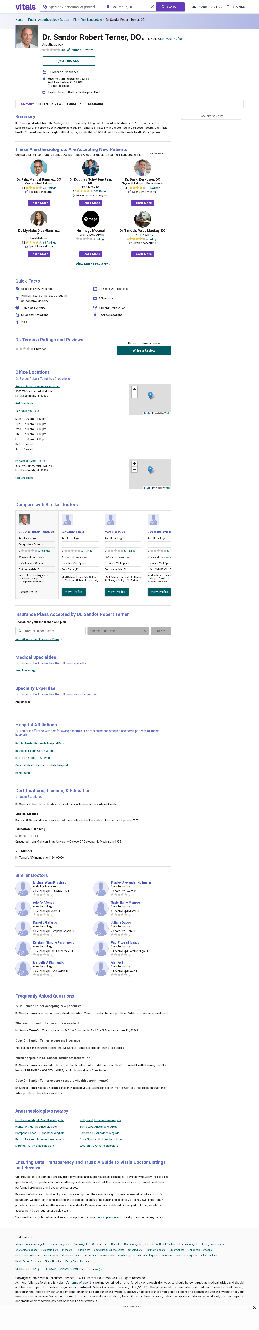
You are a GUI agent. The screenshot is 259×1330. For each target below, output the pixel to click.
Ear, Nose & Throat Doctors (160, 1244)
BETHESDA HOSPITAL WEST (33, 758)
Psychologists (126, 1255)
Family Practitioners (213, 1244)
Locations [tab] (75, 104)
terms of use (79, 1282)
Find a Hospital (53, 1261)
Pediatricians (51, 1255)
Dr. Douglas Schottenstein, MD (90, 181)
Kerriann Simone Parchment (53, 942)
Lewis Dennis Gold (73, 532)
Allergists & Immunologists (30, 1244)
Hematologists (49, 1249)
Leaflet (147, 413)
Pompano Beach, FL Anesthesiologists (40, 1133)
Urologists (166, 1255)
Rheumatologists (147, 1255)
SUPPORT (22, 1269)
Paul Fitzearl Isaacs (125, 942)
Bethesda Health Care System (34, 751)
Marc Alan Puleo (115, 532)
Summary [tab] (26, 104)
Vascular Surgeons (186, 1255)
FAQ (36, 1269)
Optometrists (176, 1249)
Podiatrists (91, 1255)
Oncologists (135, 1249)
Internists (67, 1249)
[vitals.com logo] (25, 7)
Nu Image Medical (90, 230)
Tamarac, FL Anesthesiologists (99, 1133)
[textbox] (71, 6)
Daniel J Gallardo (45, 922)
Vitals (167, 413)
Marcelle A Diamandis (48, 962)
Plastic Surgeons (71, 1255)
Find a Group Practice (77, 1261)
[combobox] (71, 6)
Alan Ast (117, 962)
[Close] (255, 1308)
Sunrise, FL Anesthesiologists (99, 1126)
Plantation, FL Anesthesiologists (36, 1126)
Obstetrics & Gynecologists (109, 1249)
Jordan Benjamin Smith (162, 532)
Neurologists (83, 1249)
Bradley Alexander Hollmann (131, 882)
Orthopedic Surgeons (200, 1249)
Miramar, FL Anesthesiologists (34, 1145)
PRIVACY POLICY (71, 1269)
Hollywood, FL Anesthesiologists (100, 1120)
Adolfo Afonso (43, 902)
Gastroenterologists (26, 1249)
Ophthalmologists (156, 1249)
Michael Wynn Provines (49, 882)
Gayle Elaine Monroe (125, 902)
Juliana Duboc (121, 922)
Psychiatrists (107, 1255)
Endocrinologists (188, 1244)
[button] (150, 396)
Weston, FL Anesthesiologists (99, 1145)
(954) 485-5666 (30, 411)
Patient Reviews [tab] (50, 104)
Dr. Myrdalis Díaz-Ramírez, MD (39, 232)
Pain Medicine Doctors (27, 1255)
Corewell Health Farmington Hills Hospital (41, 765)
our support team (109, 1217)
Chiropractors (99, 1244)
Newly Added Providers (28, 1261)
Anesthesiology (25, 670)
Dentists (115, 1244)
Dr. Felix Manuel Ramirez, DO (39, 179)
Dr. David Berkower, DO (142, 179)
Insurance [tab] (95, 104)
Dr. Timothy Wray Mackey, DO (143, 230)
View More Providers (92, 264)
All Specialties (209, 1255)
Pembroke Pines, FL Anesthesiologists (39, 1139)
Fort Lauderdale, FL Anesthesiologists (39, 1120)
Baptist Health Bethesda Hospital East (74, 92)
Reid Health (22, 772)
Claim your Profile (170, 39)
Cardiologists (80, 1244)
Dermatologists (132, 1244)
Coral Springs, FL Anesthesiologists (102, 1139)
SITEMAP (49, 1269)
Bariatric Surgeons (59, 1244)
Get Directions (24, 403)
